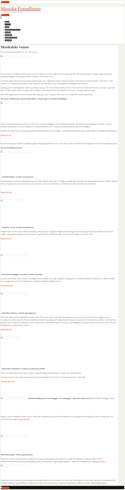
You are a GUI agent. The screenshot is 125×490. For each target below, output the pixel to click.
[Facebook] (5, 2)
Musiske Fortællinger (21, 8)
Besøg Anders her (7, 381)
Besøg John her (6, 238)
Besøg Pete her (6, 192)
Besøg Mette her (7, 285)
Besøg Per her (6, 135)
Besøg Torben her (99, 461)
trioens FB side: (23, 419)
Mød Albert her (6, 329)
